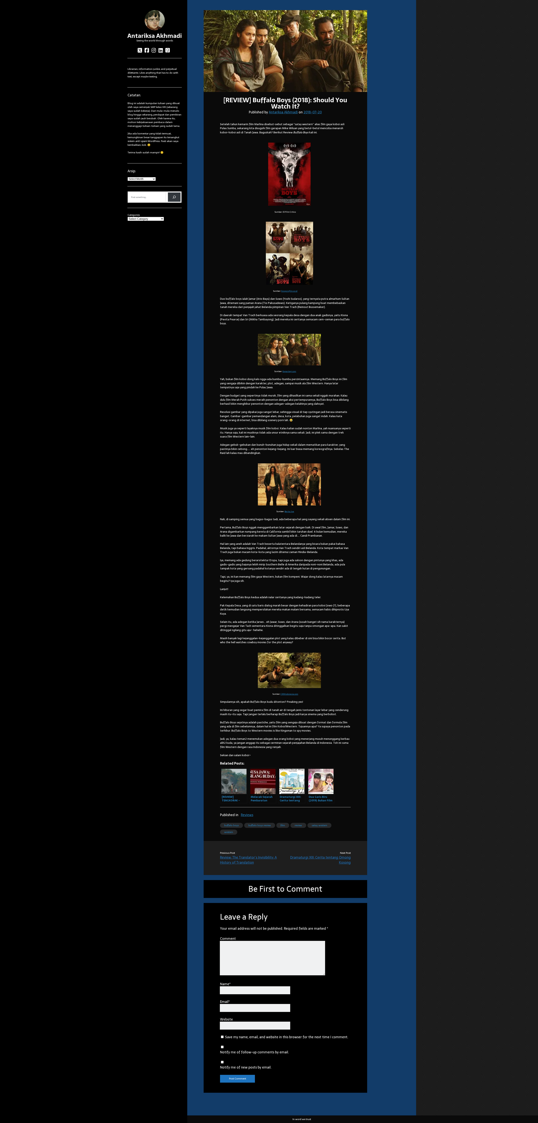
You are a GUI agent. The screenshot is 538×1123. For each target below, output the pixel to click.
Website (226, 1019)
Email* (225, 1001)
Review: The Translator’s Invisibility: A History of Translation (248, 860)
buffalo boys (231, 825)
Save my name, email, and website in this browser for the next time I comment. (286, 1037)
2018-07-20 (312, 112)
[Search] (174, 197)
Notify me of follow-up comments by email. (254, 1052)
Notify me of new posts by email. (246, 1067)
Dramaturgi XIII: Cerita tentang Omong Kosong (320, 860)
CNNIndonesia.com (289, 694)
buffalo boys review (259, 825)
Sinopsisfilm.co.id (289, 291)
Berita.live (289, 511)
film (283, 825)
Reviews (247, 814)
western (228, 832)
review (298, 825)
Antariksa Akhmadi (154, 36)
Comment (228, 938)
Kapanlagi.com (289, 371)
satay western (319, 825)
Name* (225, 983)
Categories (134, 215)
